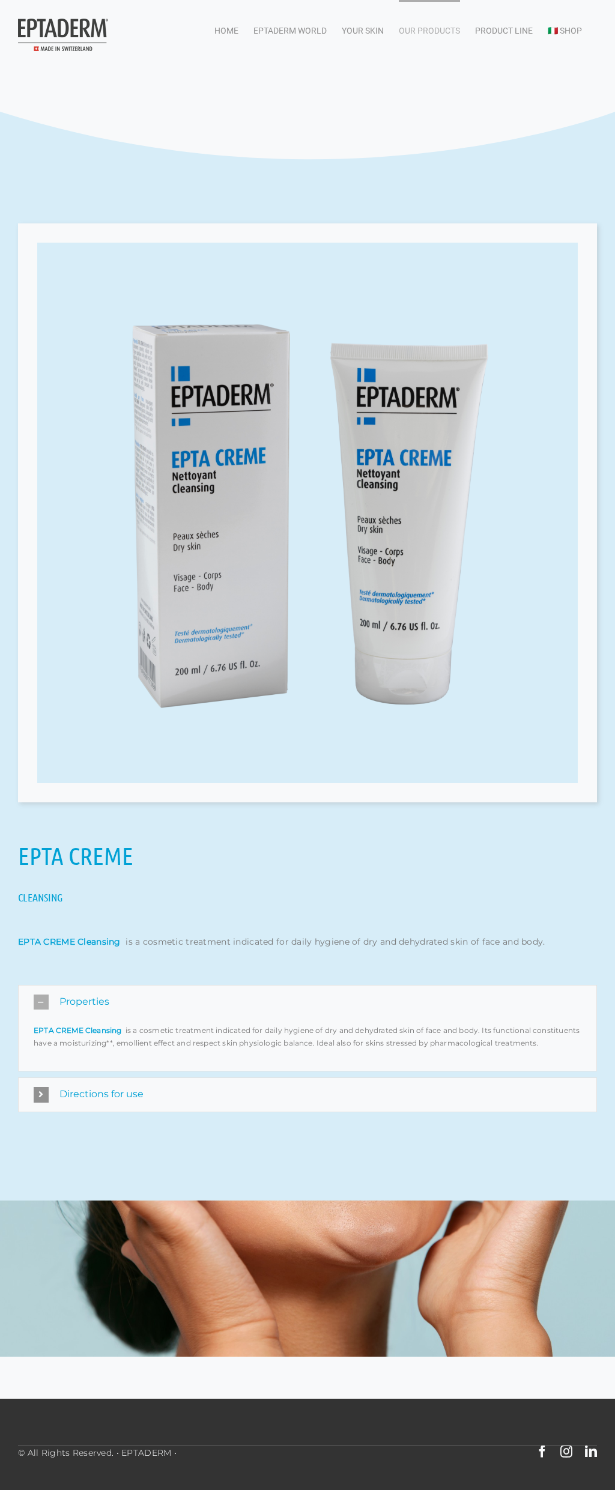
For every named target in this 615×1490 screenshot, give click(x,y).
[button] (307, 1002)
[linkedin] (591, 1452)
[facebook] (542, 1452)
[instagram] (566, 1452)
